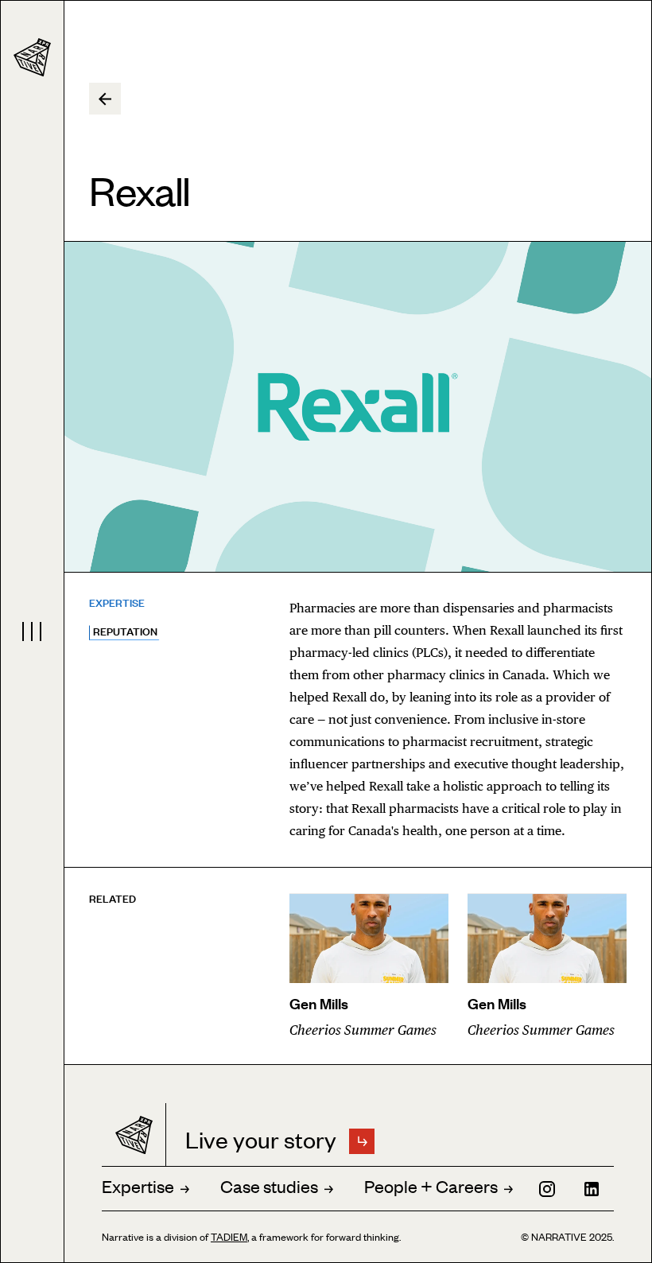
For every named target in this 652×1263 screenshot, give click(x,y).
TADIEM (229, 1237)
